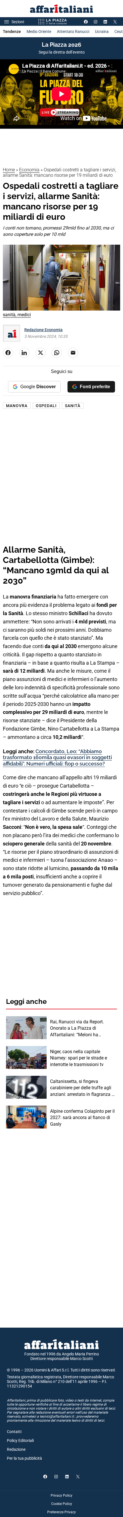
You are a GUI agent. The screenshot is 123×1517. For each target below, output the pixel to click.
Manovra (16, 405)
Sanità (72, 405)
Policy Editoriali (20, 1440)
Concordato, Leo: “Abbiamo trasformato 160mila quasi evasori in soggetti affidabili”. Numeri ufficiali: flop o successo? (57, 757)
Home (9, 169)
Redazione (16, 1449)
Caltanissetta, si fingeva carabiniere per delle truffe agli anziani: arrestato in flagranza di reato (82, 1088)
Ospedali (46, 405)
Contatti (14, 1431)
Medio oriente (39, 31)
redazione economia (43, 329)
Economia (29, 169)
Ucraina (102, 31)
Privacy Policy (61, 1496)
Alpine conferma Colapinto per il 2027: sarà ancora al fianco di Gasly (82, 1117)
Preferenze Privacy (61, 1512)
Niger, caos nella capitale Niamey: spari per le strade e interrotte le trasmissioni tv (78, 1058)
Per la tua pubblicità (24, 1458)
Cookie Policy (61, 1504)
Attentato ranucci (73, 31)
